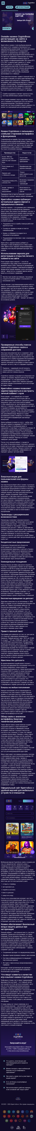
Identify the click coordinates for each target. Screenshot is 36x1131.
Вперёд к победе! (18, 1048)
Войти (9, 7)
